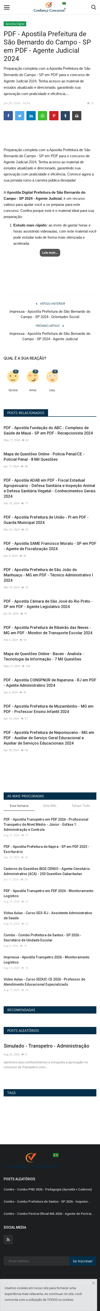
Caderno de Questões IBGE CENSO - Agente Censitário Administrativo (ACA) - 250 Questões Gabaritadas (47, 871)
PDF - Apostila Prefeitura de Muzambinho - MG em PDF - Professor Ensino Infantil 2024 (48, 709)
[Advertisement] (50, 137)
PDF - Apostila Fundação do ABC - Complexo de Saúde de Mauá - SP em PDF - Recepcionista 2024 (48, 430)
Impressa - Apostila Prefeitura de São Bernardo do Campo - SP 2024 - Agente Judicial (50, 336)
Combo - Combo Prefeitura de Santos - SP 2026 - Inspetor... (47, 1201)
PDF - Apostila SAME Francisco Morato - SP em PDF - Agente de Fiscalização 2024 (50, 546)
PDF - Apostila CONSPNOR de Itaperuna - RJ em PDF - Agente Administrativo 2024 (50, 683)
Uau (52, 390)
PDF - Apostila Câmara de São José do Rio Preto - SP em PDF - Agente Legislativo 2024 (48, 604)
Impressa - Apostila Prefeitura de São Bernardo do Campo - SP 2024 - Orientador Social (50, 314)
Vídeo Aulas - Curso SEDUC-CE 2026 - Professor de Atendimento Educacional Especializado (44, 981)
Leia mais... (50, 252)
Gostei (13, 390)
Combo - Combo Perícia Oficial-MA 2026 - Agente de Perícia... (49, 1213)
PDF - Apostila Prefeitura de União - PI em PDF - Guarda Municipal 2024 (46, 520)
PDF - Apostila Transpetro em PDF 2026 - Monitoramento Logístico (48, 893)
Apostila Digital (15, 24)
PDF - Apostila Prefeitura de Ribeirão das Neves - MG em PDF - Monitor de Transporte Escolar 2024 (48, 630)
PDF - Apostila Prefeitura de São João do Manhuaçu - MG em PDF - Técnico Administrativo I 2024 (48, 575)
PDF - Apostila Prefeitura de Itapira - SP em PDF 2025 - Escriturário (46, 849)
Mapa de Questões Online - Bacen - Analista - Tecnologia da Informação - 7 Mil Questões (44, 656)
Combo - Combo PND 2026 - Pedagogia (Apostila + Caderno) (48, 1189)
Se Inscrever (83, 1261)
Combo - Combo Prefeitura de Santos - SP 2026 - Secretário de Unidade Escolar (42, 937)
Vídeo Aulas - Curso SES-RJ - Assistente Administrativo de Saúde (48, 915)
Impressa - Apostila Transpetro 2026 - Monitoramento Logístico (47, 959)
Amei (32, 390)
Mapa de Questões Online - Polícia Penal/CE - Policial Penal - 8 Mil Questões (44, 457)
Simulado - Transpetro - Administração (46, 1046)
